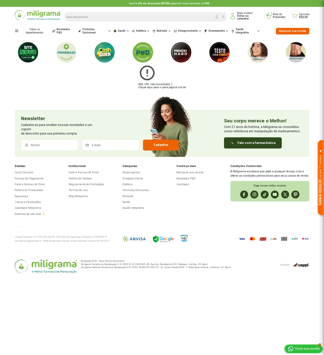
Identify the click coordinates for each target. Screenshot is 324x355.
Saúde (122, 30)
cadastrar (243, 18)
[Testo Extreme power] (219, 52)
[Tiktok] (265, 194)
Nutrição (162, 30)
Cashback (182, 184)
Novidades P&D (63, 31)
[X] (285, 194)
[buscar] (223, 17)
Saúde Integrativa (242, 31)
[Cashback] (104, 52)
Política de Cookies (80, 178)
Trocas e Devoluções (28, 202)
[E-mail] (110, 145)
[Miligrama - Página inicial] (37, 19)
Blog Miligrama (78, 196)
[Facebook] (244, 194)
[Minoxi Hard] (181, 52)
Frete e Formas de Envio (30, 184)
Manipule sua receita (292, 31)
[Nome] (49, 145)
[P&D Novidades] (143, 52)
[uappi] (301, 265)
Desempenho (217, 30)
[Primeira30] (66, 52)
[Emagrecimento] (296, 52)
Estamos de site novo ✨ (30, 214)
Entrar (241, 15)
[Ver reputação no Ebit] (198, 239)
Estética (141, 30)
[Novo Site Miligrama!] (28, 52)
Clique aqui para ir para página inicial (162, 87)
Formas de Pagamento (29, 178)
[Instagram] (254, 194)
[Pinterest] (295, 194)
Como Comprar (24, 172)
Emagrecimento (188, 30)
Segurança (21, 196)
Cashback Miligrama (28, 208)
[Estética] (258, 52)
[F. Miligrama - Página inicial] (46, 266)
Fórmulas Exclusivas (89, 31)
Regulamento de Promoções (86, 184)
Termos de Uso (78, 190)
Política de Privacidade (29, 190)
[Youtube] (275, 194)
